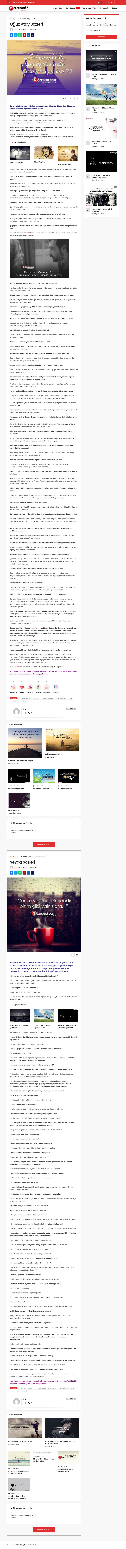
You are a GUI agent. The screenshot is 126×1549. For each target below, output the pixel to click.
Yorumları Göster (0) (43, 845)
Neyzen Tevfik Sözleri (41, 789)
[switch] (100, 2)
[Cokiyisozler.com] (19, 8)
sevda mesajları (52, 1388)
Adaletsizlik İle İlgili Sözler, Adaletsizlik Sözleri (18, 1472)
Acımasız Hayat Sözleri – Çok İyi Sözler (19, 1026)
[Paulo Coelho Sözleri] (19, 776)
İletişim (115, 8)
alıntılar (23, 1388)
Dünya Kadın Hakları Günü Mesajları (102, 210)
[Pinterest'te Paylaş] (24, 35)
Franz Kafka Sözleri (65, 789)
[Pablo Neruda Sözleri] (62, 739)
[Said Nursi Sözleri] (68, 153)
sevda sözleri (63, 1388)
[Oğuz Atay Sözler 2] (44, 152)
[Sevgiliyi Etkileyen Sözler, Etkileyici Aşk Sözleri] (68, 1015)
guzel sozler (24, 698)
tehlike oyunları (15, 701)
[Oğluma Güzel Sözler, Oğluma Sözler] (44, 1015)
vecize (24, 701)
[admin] (17, 711)
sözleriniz (19, 667)
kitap (32, 233)
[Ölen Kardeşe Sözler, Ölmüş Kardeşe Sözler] (44, 1452)
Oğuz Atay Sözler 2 (41, 162)
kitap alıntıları (35, 698)
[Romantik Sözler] (20, 153)
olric (70, 698)
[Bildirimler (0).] (117, 2)
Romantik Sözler (16, 163)
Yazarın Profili (71, 708)
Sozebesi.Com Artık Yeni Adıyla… (21, 761)
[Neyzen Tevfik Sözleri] (44, 776)
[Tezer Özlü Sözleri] (19, 800)
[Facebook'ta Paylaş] (11, 35)
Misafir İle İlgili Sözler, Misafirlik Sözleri (66, 1470)
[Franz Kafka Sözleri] (68, 776)
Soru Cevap (73, 8)
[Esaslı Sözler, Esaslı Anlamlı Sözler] (25, 1428)
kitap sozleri (42, 1388)
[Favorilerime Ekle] (59, 98)
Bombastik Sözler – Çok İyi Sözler (22, 2)
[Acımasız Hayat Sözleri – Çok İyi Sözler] (20, 1015)
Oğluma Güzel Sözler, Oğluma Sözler (42, 1026)
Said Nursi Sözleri (64, 164)
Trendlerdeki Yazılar (90, 8)
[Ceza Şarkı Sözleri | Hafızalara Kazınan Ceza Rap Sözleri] (62, 1428)
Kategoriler (104, 8)
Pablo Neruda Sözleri (53, 754)
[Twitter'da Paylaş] (16, 35)
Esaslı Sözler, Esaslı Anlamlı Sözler (21, 1441)
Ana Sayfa (59, 8)
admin (16, 29)
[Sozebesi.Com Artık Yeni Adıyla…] (25, 743)
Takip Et (29, 713)
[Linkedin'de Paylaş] (28, 35)
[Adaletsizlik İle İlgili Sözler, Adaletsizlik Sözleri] (19, 1458)
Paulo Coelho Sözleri (16, 789)
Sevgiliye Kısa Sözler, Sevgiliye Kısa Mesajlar (17, 1497)
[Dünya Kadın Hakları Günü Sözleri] (101, 128)
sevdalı (72, 1388)
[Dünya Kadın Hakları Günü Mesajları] (101, 195)
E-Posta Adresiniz (93, 30)
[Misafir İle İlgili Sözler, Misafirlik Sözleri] (68, 1457)
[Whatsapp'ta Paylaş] (20, 35)
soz (12, 1391)
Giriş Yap (110, 2)
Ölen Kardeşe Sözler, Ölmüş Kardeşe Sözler (43, 1460)
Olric (35, 628)
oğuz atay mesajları (47, 698)
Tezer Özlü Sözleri (15, 813)
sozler (18, 1391)
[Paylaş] (32, 35)
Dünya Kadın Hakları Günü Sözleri (102, 143)
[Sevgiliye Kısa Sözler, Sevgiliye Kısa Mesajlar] (19, 1484)
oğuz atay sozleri (61, 698)
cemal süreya (32, 1388)
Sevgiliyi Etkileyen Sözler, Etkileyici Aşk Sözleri (67, 1026)
